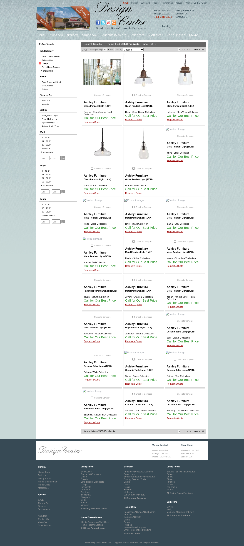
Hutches (128, 489)
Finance (156, 3)
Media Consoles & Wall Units (95, 522)
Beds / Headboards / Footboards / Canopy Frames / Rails (140, 477)
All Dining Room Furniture (180, 493)
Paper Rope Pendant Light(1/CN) (100, 291)
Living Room (56, 35)
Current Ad (145, 3)
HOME (41, 35)
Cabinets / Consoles (91, 474)
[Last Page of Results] (202, 49)
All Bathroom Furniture (178, 515)
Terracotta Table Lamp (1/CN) (98, 408)
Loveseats (86, 487)
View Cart (203, 3)
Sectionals (86, 495)
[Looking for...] (205, 27)
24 (105, 49)
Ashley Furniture (95, 102)
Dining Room (89, 35)
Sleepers (85, 497)
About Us (180, 3)
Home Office (137, 35)
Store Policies (44, 525)
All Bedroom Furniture (135, 498)
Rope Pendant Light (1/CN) (97, 327)
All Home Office (132, 533)
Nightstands (129, 492)
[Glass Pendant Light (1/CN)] (102, 72)
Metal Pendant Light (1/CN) (180, 147)
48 (111, 49)
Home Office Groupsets (135, 527)
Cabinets (171, 474)
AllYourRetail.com (103, 542)
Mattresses (156, 35)
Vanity (170, 509)
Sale (125, 3)
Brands (193, 35)
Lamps (84, 484)
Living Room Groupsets (92, 482)
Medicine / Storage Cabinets (180, 512)
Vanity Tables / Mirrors (134, 495)
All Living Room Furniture (94, 508)
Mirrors (170, 484)
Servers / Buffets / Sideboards (181, 471)
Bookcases (86, 471)
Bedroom (72, 35)
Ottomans (85, 489)
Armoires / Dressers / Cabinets (138, 471)
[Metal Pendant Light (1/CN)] (185, 129)
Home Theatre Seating (92, 525)
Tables (84, 502)
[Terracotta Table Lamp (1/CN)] (102, 391)
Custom (134, 3)
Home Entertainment (113, 35)
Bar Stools (172, 487)
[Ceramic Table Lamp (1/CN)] (185, 314)
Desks (127, 487)
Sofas (83, 500)
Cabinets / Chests (132, 517)
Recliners (85, 492)
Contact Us (191, 3)
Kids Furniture (176, 35)
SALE (41, 500)
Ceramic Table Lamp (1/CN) (181, 331)
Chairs (84, 476)
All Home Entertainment (93, 528)
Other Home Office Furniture (137, 530)
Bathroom (172, 502)
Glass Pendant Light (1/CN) (97, 106)
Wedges (85, 505)
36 (108, 49)
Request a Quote (92, 122)
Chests (84, 479)
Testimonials (167, 3)
